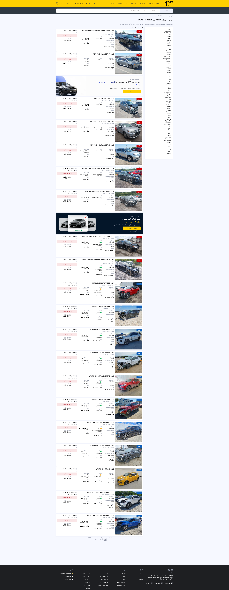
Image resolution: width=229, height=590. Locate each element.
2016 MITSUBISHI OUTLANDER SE (102, 122)
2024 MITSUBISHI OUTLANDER (103, 283)
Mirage (169, 106)
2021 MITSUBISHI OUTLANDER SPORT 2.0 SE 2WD (98, 31)
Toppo (169, 148)
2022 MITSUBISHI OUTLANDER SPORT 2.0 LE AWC (98, 260)
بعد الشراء (87, 582)
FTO (170, 65)
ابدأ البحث (132, 91)
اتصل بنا (141, 576)
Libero (169, 88)
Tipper (169, 146)
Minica (169, 103)
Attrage (169, 36)
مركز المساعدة (86, 576)
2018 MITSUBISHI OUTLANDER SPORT (100, 492)
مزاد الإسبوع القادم (121, 585)
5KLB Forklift (167, 33)
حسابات (106, 573)
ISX (170, 76)
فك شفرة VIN (104, 579)
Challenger (168, 42)
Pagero (169, 113)
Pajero (169, 117)
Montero (169, 108)
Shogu (169, 133)
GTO (169, 69)
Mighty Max (168, 97)
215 (96, 540)
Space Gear (168, 137)
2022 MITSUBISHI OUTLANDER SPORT (100, 422)
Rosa (169, 130)
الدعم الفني (87, 585)
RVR (169, 126)
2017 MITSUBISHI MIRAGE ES (104, 98)
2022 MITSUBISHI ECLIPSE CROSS (102, 329)
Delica (169, 49)
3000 (169, 29)
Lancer (169, 83)
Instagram (167, 583)
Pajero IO (168, 119)
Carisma (169, 40)
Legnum (169, 87)
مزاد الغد (123, 579)
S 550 (169, 131)
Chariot (169, 43)
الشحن (143, 3)
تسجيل (68, 3)
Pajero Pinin (168, 122)
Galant (169, 70)
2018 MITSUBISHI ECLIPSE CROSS (102, 446)
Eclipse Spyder (167, 58)
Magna (169, 94)
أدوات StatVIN (104, 576)
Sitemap (88, 588)
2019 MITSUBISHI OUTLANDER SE (102, 145)
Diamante (168, 51)
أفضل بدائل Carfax (103, 585)
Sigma (169, 135)
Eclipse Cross (167, 56)
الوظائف (141, 579)
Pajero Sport (167, 124)
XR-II (169, 151)
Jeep (169, 79)
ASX (169, 34)
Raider (169, 128)
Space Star (168, 139)
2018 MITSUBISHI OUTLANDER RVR (101, 376)
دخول (60, 3)
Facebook (157, 583)
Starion (169, 142)
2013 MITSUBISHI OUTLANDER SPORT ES (99, 191)
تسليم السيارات (104, 582)
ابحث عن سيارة (133, 228)
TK (170, 144)
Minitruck (168, 104)
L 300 (169, 81)
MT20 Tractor (167, 92)
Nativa (169, 110)
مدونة (112, 3)
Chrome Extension (66, 573)
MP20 (169, 90)
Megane (169, 95)
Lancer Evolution (166, 85)
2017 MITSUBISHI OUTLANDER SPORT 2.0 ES (98, 168)
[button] (166, 11)
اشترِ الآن (123, 573)
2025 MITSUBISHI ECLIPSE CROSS (102, 353)
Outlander (168, 112)
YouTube (147, 583)
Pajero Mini (168, 121)
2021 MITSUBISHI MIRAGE (105, 469)
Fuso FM (168, 67)
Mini (170, 99)
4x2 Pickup (168, 31)
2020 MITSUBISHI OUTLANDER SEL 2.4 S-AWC (98, 236)
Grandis (169, 72)
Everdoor (168, 61)
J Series (169, 78)
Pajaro (169, 115)
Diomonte (168, 52)
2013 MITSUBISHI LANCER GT (103, 54)
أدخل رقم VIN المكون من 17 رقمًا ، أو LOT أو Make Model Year (144, 10)
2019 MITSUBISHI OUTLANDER (103, 399)
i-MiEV (169, 155)
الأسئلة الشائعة (86, 573)
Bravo (169, 38)
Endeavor (168, 60)
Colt (170, 47)
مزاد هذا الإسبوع (121, 582)
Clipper (169, 45)
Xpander (169, 153)
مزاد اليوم (123, 576)
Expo (169, 63)
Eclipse (169, 54)
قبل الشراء (87, 579)
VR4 (170, 149)
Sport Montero (167, 140)
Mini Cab (168, 101)
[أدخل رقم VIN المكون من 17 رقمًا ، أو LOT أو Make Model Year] (58, 11)
